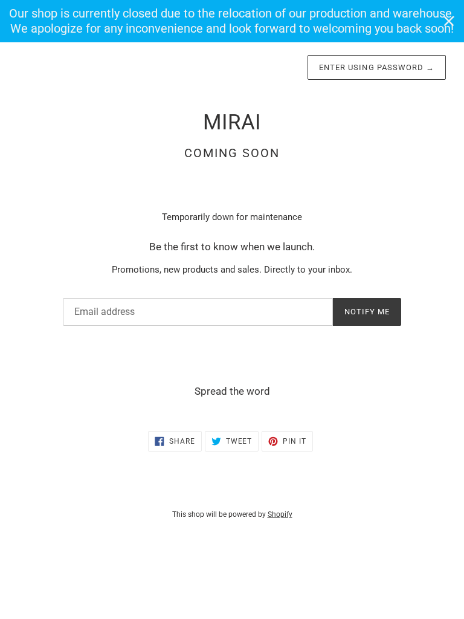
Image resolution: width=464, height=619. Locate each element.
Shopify (280, 514)
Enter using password (376, 67)
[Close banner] (449, 21)
